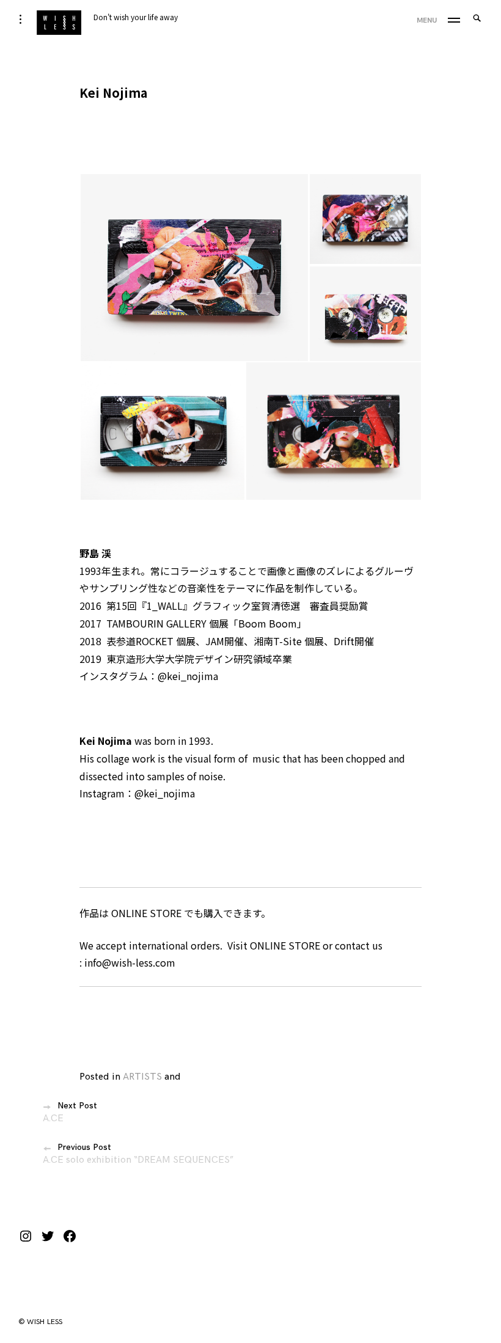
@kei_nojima (188, 675)
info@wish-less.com (129, 962)
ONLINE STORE (146, 913)
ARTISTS (142, 1077)
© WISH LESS (40, 1322)
